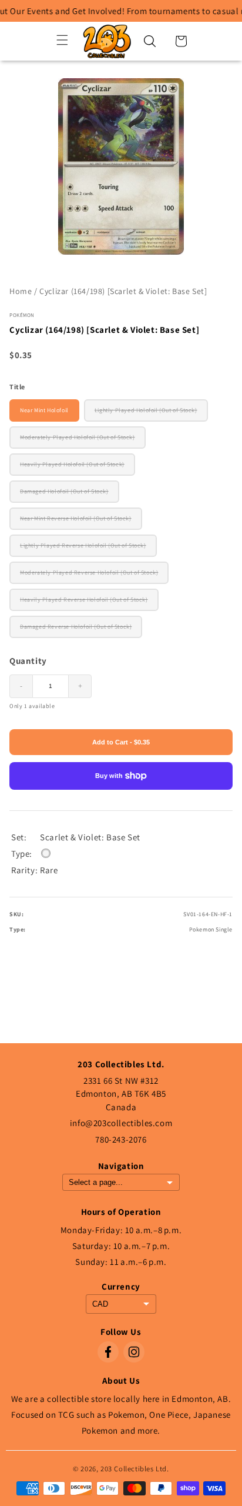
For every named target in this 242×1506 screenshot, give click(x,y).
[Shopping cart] (181, 41)
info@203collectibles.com (121, 1122)
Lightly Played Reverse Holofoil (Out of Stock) (83, 545)
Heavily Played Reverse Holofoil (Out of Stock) (84, 599)
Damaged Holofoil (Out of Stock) (64, 491)
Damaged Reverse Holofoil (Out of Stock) (76, 626)
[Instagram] (133, 1352)
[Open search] (150, 41)
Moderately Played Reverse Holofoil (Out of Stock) (89, 572)
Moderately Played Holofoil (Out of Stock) (77, 437)
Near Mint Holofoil (44, 410)
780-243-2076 (120, 1139)
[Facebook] (108, 1352)
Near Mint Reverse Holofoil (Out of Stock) (76, 518)
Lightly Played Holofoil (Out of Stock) (146, 410)
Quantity (28, 660)
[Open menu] (62, 40)
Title (17, 386)
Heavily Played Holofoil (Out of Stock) (72, 464)
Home (20, 291)
